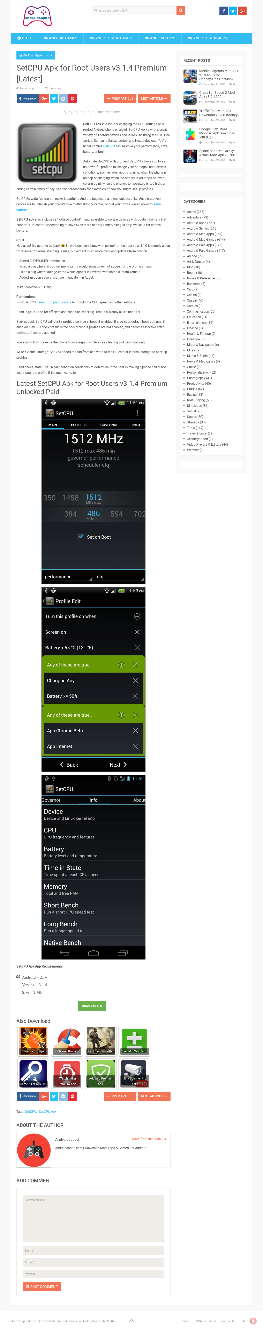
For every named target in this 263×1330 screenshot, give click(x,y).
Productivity (195, 383)
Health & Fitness (199, 334)
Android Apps (162, 38)
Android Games (62, 38)
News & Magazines (201, 361)
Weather (193, 450)
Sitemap (246, 1321)
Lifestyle (193, 339)
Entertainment (197, 323)
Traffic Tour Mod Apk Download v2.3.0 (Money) (219, 113)
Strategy (193, 422)
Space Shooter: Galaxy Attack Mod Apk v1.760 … (218, 153)
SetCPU (30, 1112)
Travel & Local (197, 433)
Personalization (198, 372)
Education (194, 317)
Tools (48, 55)
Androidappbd (28, 88)
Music (191, 350)
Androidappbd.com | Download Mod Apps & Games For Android (52, 1321)
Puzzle (192, 389)
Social (191, 411)
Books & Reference (201, 278)
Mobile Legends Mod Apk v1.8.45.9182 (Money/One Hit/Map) (218, 75)
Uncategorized (197, 439)
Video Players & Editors (204, 444)
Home (185, 1321)
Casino (192, 295)
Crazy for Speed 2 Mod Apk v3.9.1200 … (217, 94)
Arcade (192, 256)
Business (194, 284)
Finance (192, 328)
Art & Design (196, 262)
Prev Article (122, 99)
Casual (192, 300)
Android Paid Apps (200, 245)
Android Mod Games (113, 38)
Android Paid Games (201, 251)
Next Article (152, 99)
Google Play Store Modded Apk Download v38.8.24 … (217, 133)
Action (191, 212)
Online (191, 367)
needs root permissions (54, 302)
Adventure (194, 217)
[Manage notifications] (253, 1321)
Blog (26, 38)
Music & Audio (197, 356)
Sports (192, 417)
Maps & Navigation (200, 345)
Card (190, 289)
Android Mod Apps (210, 38)
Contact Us (228, 1321)
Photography (196, 378)
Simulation (194, 406)
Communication (198, 311)
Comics (192, 306)
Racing (192, 395)
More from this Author (148, 1139)
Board (191, 273)
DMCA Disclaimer (205, 1321)
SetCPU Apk (48, 1112)
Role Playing (196, 400)
